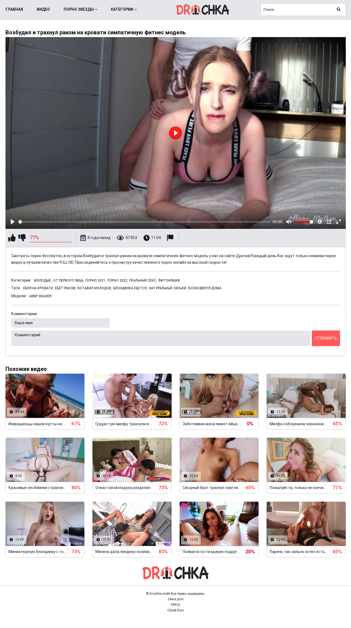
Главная (14, 9)
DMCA (175, 605)
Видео (43, 9)
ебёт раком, (65, 288)
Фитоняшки (169, 280)
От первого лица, (68, 280)
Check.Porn (175, 610)
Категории (122, 9)
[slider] (144, 221)
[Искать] (339, 9)
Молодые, (43, 280)
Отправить (326, 338)
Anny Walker (40, 296)
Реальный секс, (143, 280)
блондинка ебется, (130, 288)
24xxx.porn (176, 599)
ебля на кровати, (38, 288)
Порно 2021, (96, 280)
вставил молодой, (95, 288)
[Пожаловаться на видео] (171, 237)
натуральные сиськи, (168, 288)
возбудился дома (204, 288)
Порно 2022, (117, 280)
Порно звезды (79, 9)
